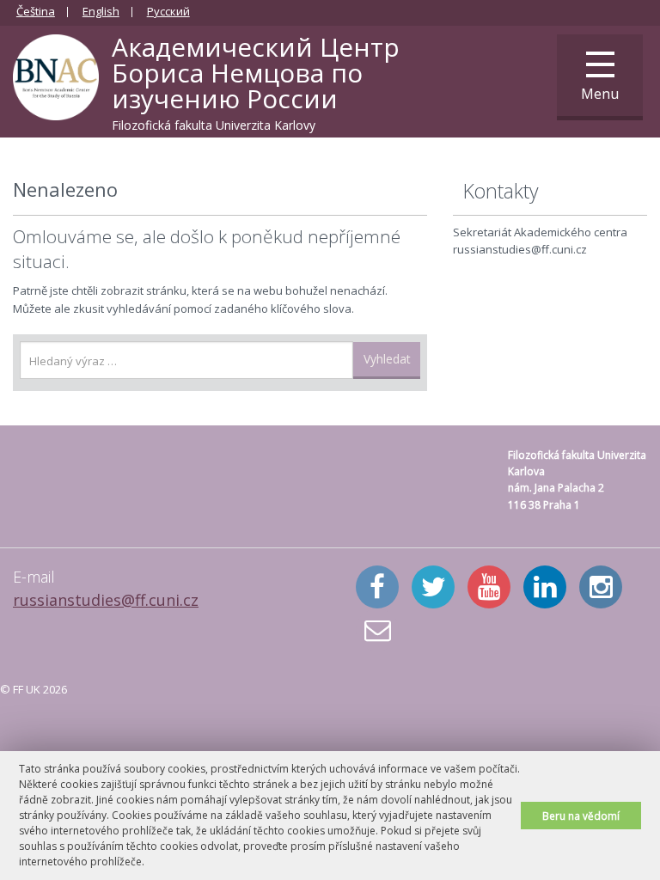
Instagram (600, 586)
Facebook (377, 586)
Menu (600, 93)
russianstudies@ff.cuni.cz (106, 600)
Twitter (433, 586)
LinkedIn (544, 586)
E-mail (377, 629)
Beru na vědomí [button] (581, 815)
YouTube (489, 586)
